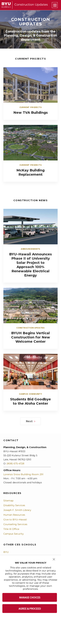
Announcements (30, 249)
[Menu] (55, 5)
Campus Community (30, 394)
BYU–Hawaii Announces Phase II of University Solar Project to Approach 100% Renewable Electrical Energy (30, 264)
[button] (54, 559)
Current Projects (30, 107)
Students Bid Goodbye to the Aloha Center (30, 401)
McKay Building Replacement (30, 172)
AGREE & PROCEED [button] (30, 608)
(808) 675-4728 (15, 463)
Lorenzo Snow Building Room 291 (23, 474)
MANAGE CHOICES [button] (29, 597)
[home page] (6, 5)
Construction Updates (31, 4)
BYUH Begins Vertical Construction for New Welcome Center (30, 337)
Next (29, 421)
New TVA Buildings (30, 113)
